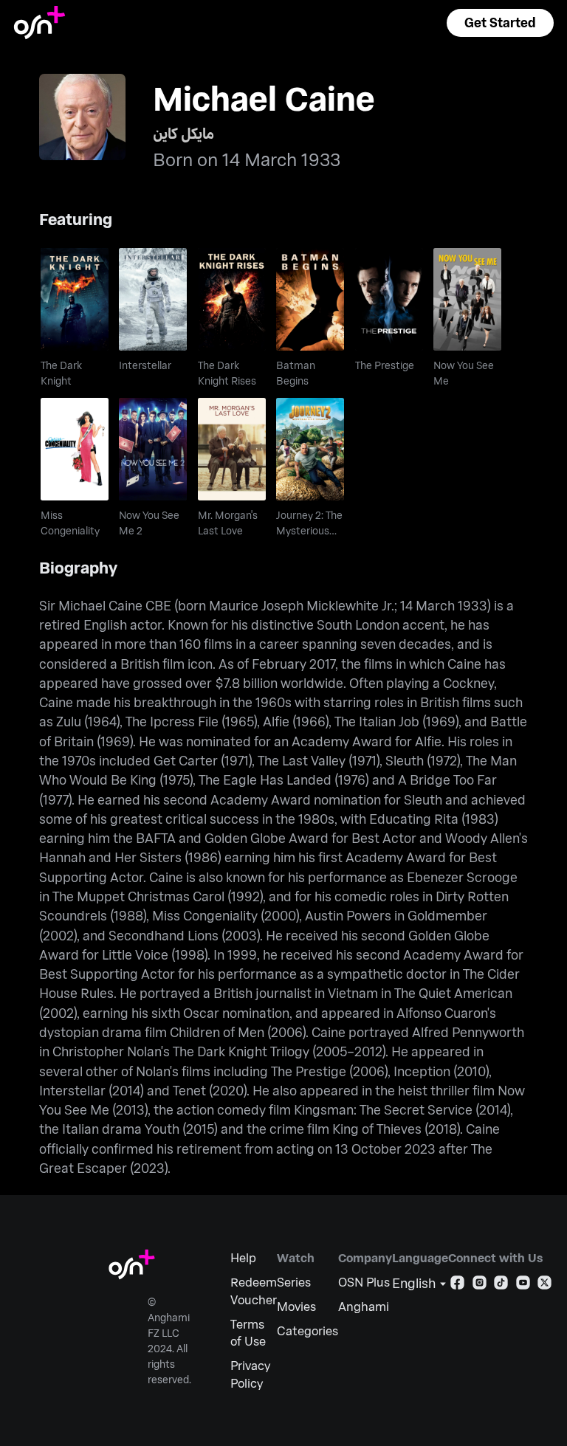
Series (294, 1281)
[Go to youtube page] (523, 1285)
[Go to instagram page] (479, 1285)
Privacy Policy (250, 1374)
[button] (500, 23)
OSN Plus (364, 1281)
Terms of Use (248, 1332)
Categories (307, 1330)
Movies (296, 1306)
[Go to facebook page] (457, 1285)
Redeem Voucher (253, 1290)
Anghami (363, 1306)
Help (243, 1257)
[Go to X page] (544, 1285)
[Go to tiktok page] (501, 1285)
